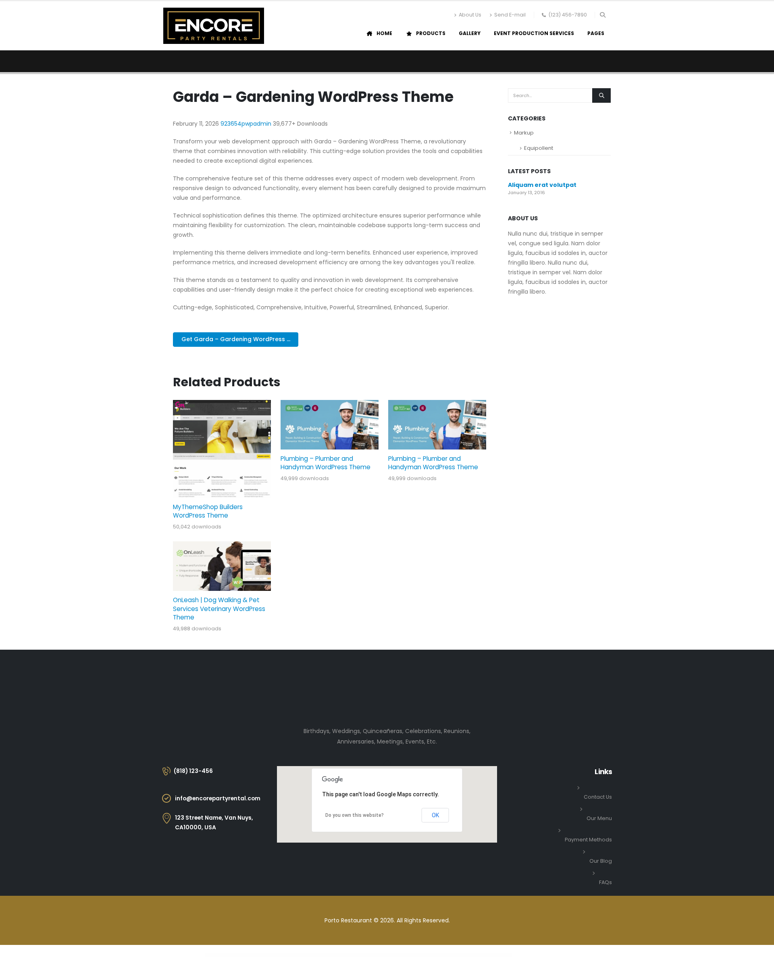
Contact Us (598, 796)
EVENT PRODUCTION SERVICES (534, 33)
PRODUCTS (430, 33)
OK (435, 815)
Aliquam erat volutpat (542, 185)
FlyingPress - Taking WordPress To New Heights (342, 955)
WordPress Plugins (273, 955)
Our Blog (600, 861)
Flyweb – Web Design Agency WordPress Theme (387, 955)
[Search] (601, 95)
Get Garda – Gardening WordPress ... (235, 339)
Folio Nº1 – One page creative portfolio (496, 955)
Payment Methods (588, 839)
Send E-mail (510, 14)
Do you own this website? (354, 815)
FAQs (605, 882)
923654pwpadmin (247, 124)
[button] (602, 15)
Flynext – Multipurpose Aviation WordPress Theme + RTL (365, 955)
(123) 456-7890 (567, 14)
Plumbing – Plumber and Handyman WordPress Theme (325, 462)
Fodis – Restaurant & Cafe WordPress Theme (477, 955)
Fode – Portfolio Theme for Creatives (435, 955)
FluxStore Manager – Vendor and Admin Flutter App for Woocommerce (317, 955)
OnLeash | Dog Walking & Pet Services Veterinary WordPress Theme (219, 608)
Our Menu (599, 818)
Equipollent (538, 148)
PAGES (595, 33)
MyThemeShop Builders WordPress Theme (208, 511)
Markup (524, 133)
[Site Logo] (213, 26)
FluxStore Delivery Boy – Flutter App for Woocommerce (290, 955)
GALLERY (470, 33)
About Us (470, 14)
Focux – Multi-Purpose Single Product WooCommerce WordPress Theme (412, 955)
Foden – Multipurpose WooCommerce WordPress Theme (456, 955)
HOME (384, 33)
